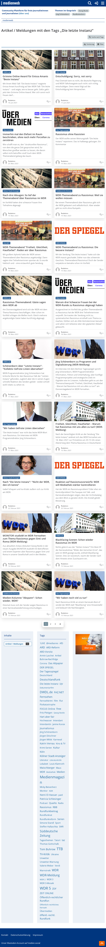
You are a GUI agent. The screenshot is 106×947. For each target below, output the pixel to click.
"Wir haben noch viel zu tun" (71, 597)
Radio (61, 803)
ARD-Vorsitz (46, 651)
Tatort (57, 840)
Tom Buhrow (47, 849)
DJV (61, 683)
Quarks (53, 803)
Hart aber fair (47, 716)
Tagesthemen (46, 840)
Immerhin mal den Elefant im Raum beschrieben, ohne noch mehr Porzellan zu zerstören (26, 137)
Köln (42, 751)
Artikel (58, 655)
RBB (55, 807)
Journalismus (47, 728)
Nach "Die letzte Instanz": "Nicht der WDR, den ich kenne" (26, 483)
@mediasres (52, 643)
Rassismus (45, 807)
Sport (58, 822)
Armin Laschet (47, 655)
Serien (60, 819)
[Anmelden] (96, 3)
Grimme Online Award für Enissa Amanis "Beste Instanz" (25, 78)
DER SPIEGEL (47, 667)
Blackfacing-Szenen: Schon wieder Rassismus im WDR (74, 541)
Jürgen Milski (46, 739)
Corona (43, 663)
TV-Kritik (45, 854)
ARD (42, 647)
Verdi (57, 865)
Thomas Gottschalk (49, 843)
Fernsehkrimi (46, 700)
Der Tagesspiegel (49, 671)
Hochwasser (46, 720)
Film (56, 700)
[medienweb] (11, 3)
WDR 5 (45, 888)
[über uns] (24, 13)
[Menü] (102, 3)
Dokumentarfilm (47, 687)
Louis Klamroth (57, 763)
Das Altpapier (55, 663)
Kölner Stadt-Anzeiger (53, 756)
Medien (61, 771)
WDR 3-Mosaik (47, 883)
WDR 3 (50, 879)
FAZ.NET (59, 692)
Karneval (57, 739)
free (58, 708)
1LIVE (42, 643)
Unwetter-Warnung (49, 861)
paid (60, 795)
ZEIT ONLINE (47, 893)
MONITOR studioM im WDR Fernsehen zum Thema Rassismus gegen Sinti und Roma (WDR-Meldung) (24, 538)
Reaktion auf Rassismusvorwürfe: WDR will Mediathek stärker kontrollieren (77, 483)
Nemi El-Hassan (48, 794)
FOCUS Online (47, 708)
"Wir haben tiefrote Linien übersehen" (24, 428)
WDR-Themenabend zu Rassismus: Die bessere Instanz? (77, 249)
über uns (88, 648)
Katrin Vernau (47, 743)
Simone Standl (47, 822)
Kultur (56, 747)
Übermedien (46, 911)
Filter (102, 44)
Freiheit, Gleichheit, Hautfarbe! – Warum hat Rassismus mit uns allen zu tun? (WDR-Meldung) (79, 426)
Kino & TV (60, 743)
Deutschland (46, 675)
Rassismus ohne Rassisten (70, 134)
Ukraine (55, 854)
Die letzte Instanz (49, 683)
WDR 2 (43, 879)
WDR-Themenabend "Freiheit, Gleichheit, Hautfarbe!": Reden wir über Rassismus (25, 249)
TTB (60, 848)
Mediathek (50, 772)
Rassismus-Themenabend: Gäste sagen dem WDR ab (24, 304)
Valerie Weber (47, 865)
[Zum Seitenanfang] (102, 943)
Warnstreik (45, 870)
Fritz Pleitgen (46, 712)
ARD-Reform (53, 647)
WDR (55, 870)
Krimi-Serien (46, 747)
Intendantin (45, 724)
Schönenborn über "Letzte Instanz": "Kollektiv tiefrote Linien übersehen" (23, 367)
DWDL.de (46, 692)
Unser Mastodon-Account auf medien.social (20, 943)
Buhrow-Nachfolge (49, 659)
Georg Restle (83, 11)
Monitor (44, 790)
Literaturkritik (55, 760)
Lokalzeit (44, 763)
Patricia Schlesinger (50, 798)
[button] (89, 44)
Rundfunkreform (79, 14)
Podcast (44, 803)
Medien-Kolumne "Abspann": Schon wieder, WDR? (22, 599)
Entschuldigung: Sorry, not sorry (74, 76)
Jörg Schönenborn (62, 14)
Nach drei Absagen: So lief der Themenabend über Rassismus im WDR (24, 197)
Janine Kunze (58, 724)
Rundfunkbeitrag (49, 811)
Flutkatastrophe (47, 704)
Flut (61, 700)
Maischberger (47, 767)
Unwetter (44, 858)
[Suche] (89, 3)
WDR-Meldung (50, 875)
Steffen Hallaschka (49, 826)
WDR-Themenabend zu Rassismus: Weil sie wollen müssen (79, 197)
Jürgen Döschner (48, 735)
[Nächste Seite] (60, 624)
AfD (61, 643)
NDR (51, 791)
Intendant (58, 720)
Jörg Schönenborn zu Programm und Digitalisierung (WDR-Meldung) (76, 363)
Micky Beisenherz (48, 787)
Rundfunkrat (46, 815)
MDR (42, 771)
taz (63, 840)
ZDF (54, 888)
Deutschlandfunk (50, 679)
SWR (61, 826)
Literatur (44, 760)
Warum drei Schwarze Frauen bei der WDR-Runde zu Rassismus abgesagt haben (79, 304)
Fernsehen (46, 697)
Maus (58, 767)
